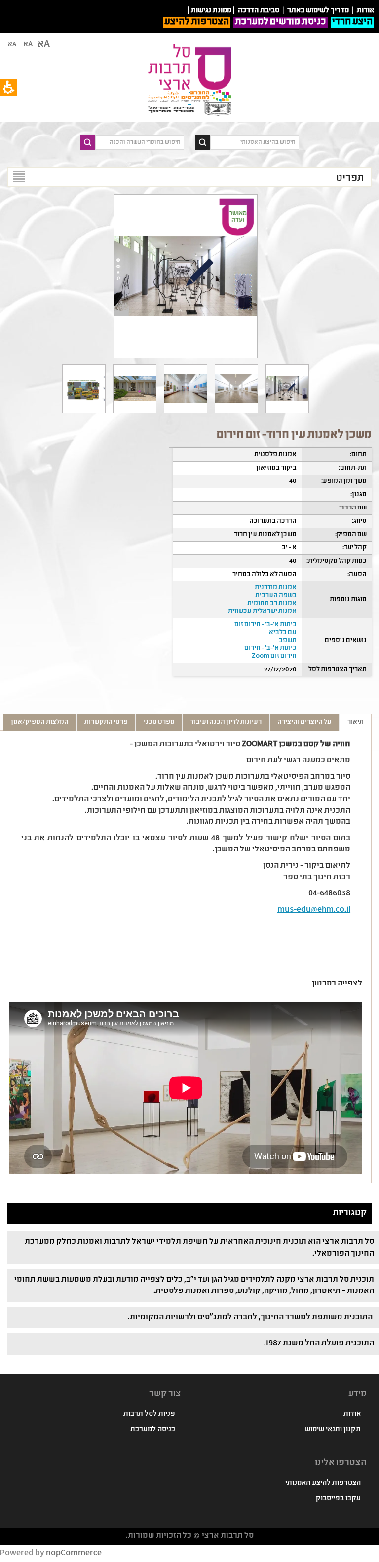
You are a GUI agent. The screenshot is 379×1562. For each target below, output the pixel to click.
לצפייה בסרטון (337, 984)
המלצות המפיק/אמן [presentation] (40, 722)
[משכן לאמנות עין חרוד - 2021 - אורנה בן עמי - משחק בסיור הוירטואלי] (287, 388)
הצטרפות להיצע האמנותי (323, 1483)
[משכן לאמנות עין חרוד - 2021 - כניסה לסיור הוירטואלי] (134, 388)
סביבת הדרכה (258, 11)
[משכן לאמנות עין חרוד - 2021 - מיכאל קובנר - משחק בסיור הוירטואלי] (84, 388)
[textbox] (254, 142)
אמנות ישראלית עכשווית (262, 611)
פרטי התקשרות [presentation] (106, 722)
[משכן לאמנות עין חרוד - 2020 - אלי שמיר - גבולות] (236, 388)
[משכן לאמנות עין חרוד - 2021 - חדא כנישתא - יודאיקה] (185, 388)
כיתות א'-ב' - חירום (270, 648)
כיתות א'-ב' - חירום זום (265, 625)
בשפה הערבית (276, 596)
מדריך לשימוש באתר (318, 11)
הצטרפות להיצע (196, 22)
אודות (352, 1414)
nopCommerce (74, 1553)
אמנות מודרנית (276, 588)
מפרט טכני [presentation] (159, 722)
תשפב (288, 641)
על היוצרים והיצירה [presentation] (304, 722)
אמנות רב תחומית (272, 604)
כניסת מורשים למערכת (280, 22)
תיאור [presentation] (355, 722)
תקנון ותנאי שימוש (333, 1430)
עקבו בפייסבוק (338, 1499)
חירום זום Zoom (274, 656)
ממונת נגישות (211, 11)
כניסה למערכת (152, 1430)
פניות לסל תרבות (149, 1414)
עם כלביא (283, 633)
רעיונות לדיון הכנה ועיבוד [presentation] (226, 722)
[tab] (356, 722)
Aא (12, 45)
